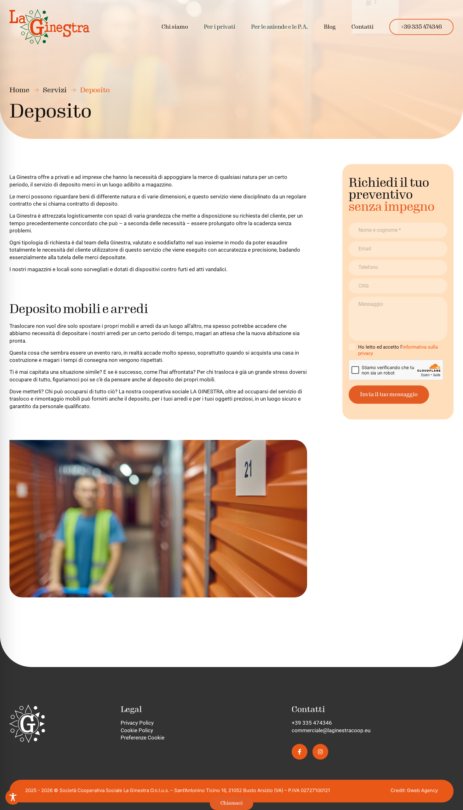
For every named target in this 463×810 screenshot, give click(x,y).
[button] (219, 27)
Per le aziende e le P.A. (279, 27)
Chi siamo (175, 27)
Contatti (363, 27)
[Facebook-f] (299, 752)
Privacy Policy (137, 723)
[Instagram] (320, 752)
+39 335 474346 (421, 27)
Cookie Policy (137, 730)
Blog (330, 27)
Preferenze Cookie (142, 737)
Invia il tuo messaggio (389, 394)
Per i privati (219, 27)
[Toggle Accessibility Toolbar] (13, 797)
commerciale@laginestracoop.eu (331, 730)
